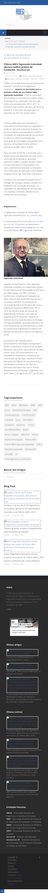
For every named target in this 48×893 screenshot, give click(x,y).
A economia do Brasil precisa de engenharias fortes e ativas (19, 658)
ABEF (7, 405)
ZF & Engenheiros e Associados (18, 459)
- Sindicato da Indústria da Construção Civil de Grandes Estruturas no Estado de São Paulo (23, 843)
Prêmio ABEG (31, 439)
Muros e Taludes (12, 434)
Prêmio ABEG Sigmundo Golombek (19, 444)
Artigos (18, 2)
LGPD (8, 609)
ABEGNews (23, 405)
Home (5, 2)
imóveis (31, 425)
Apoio (7, 410)
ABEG (14, 405)
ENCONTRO (28, 420)
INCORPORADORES (12, 430)
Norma (35, 434)
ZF (16, 454)
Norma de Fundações (14, 439)
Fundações (9, 425)
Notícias (22, 41)
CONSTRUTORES (28, 415)
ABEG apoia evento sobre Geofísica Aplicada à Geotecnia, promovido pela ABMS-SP (22, 794)
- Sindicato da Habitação (21, 837)
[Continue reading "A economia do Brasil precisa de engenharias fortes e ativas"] (23, 652)
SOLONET (9, 454)
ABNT (40, 405)
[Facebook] (44, 33)
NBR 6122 (25, 434)
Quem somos (11, 2)
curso (18, 420)
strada (6, 515)
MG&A (25, 430)
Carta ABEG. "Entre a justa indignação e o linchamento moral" (23, 672)
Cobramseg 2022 (12, 415)
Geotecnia (21, 425)
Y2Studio (11, 884)
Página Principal (11, 41)
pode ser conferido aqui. (32, 215)
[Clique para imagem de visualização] (24, 56)
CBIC (35, 410)
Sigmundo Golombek (13, 449)
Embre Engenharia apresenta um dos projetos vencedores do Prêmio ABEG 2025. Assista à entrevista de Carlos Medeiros (24, 557)
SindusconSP (30, 449)
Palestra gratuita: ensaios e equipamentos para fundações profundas (23, 530)
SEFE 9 (39, 444)
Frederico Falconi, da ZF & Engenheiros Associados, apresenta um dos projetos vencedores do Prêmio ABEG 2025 (22, 508)
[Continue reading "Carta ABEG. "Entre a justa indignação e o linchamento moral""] (23, 666)
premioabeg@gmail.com (29, 227)
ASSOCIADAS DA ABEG (21, 410)
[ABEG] (24, 14)
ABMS (32, 405)
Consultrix (9, 420)
